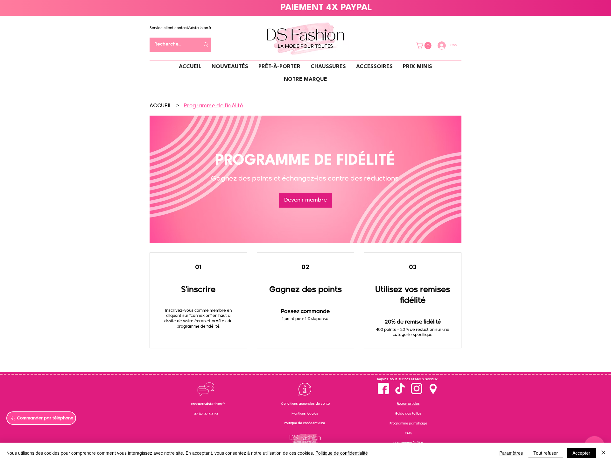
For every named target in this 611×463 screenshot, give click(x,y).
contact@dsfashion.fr (192, 28)
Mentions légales (304, 413)
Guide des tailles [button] (408, 413)
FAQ (408, 433)
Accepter (581, 453)
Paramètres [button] (511, 453)
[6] (416, 388)
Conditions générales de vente (305, 403)
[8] (433, 388)
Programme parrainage (408, 423)
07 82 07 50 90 (206, 414)
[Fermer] (603, 453)
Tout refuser (545, 453)
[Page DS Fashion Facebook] (383, 388)
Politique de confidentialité (304, 423)
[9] (400, 388)
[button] (424, 45)
